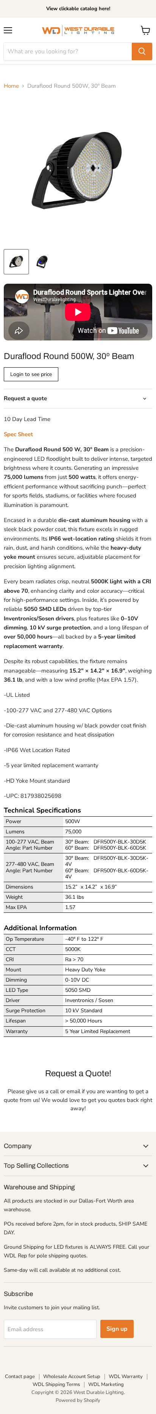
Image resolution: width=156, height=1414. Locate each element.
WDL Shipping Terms (56, 1384)
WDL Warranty (126, 1376)
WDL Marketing (106, 1384)
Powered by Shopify (78, 1400)
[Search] (142, 51)
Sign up (117, 1329)
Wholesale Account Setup (71, 1376)
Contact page (20, 1376)
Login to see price (31, 374)
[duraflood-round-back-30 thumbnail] (43, 262)
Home (11, 86)
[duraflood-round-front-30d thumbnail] (16, 262)
